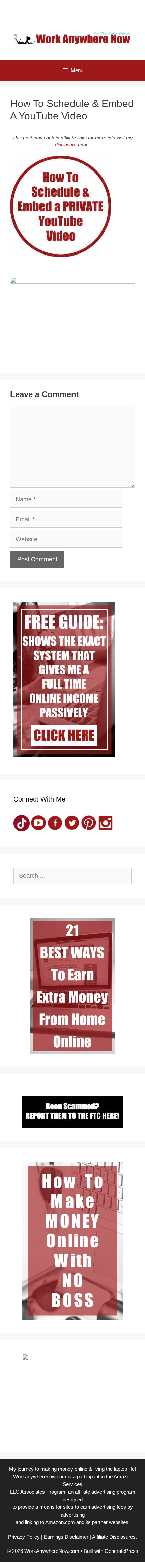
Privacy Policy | (25, 1537)
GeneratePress (121, 1551)
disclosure (66, 144)
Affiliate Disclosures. (114, 1537)
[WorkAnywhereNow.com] (72, 37)
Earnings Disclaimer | (67, 1537)
